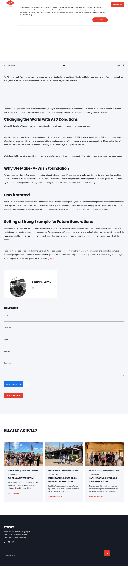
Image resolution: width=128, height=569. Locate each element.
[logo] (9, 527)
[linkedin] (9, 542)
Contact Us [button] (117, 4)
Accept (100, 20)
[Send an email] (33, 288)
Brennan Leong (13, 38)
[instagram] (12, 542)
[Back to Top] (107, 553)
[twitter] (5, 542)
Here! (52, 258)
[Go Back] (64, 65)
